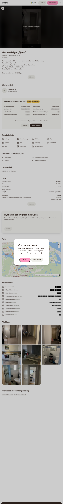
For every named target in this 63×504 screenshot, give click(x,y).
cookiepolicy (40, 254)
